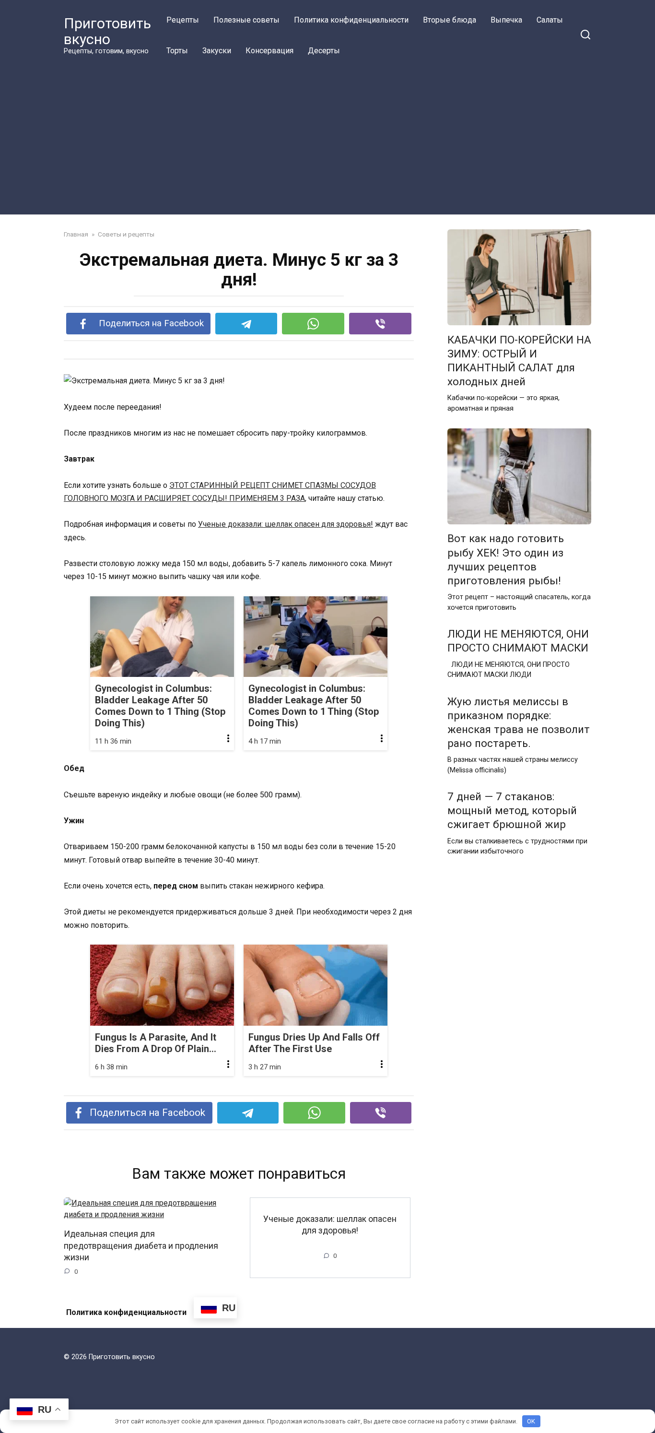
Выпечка (506, 19)
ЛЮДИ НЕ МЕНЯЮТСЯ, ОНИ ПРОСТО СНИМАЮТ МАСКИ (518, 641)
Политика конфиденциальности (351, 19)
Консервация (269, 50)
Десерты (324, 50)
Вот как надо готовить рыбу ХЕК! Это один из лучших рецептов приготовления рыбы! (505, 560)
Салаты (550, 19)
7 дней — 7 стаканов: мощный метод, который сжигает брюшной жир (512, 810)
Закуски (216, 50)
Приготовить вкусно (107, 31)
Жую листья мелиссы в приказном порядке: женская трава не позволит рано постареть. (518, 722)
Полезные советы (246, 19)
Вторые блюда (449, 19)
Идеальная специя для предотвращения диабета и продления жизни (141, 1245)
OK (531, 1421)
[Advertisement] (327, 138)
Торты (177, 50)
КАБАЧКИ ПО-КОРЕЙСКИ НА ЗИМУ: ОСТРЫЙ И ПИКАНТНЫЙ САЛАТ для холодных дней (519, 360)
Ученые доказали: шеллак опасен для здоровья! (285, 524)
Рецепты (182, 19)
